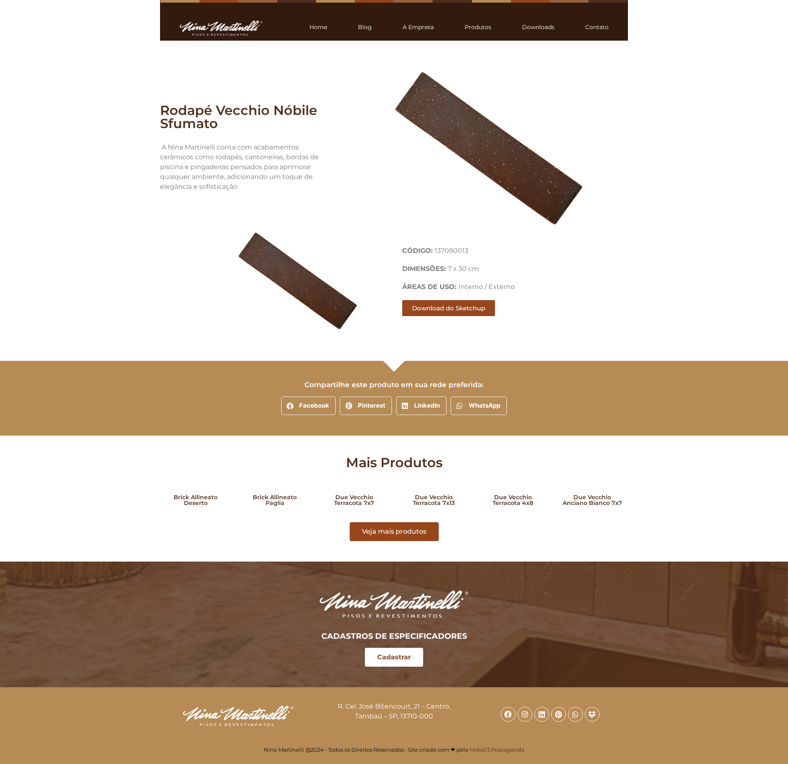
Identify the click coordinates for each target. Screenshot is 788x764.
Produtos (478, 27)
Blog (365, 27)
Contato (597, 27)
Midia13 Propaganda (497, 749)
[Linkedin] (541, 714)
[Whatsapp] (575, 714)
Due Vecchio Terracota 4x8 (512, 500)
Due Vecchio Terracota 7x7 (354, 500)
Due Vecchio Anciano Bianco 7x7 (592, 500)
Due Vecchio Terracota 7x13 (434, 500)
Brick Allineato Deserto (196, 500)
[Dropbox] (592, 714)
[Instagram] (525, 714)
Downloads (538, 27)
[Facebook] (508, 714)
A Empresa (418, 27)
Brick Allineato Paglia (275, 500)
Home (318, 27)
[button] (308, 406)
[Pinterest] (558, 714)
